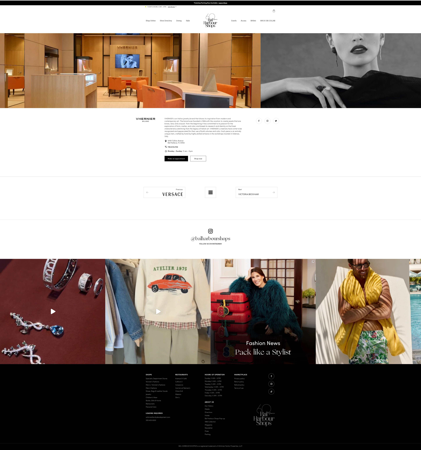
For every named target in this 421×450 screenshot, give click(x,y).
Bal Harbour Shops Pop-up (215, 418)
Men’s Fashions (151, 388)
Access (243, 20)
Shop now (198, 158)
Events (233, 20)
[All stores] (210, 192)
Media (207, 409)
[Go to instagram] (271, 384)
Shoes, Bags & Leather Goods (157, 391)
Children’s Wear (151, 397)
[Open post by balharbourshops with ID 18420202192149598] (52, 311)
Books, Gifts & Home (153, 400)
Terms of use (238, 388)
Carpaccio (179, 385)
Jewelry (148, 394)
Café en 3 (178, 382)
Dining (179, 20)
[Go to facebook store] (259, 121)
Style (188, 20)
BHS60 (253, 20)
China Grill (179, 391)
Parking (207, 434)
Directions (208, 412)
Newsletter (209, 428)
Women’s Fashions (152, 382)
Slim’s (177, 397)
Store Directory (166, 20)
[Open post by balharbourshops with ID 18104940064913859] (368, 311)
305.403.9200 (151, 420)
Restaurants (150, 404)
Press (207, 431)
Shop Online (151, 20)
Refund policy (239, 385)
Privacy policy (239, 378)
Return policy (239, 382)
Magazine (208, 425)
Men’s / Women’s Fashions (155, 385)
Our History (209, 406)
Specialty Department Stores (156, 378)
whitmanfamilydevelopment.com (158, 417)
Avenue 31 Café (181, 378)
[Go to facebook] (271, 376)
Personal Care (151, 407)
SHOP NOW (229, 3)
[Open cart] (274, 11)
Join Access (171, 6)
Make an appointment (176, 158)
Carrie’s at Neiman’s (182, 388)
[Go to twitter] (271, 392)
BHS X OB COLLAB (267, 20)
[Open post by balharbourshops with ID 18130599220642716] (263, 311)
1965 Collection (210, 422)
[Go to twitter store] (276, 121)
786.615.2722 (173, 147)
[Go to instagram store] (267, 121)
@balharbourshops (210, 239)
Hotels (207, 415)
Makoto (178, 394)
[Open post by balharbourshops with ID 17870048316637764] (157, 311)
